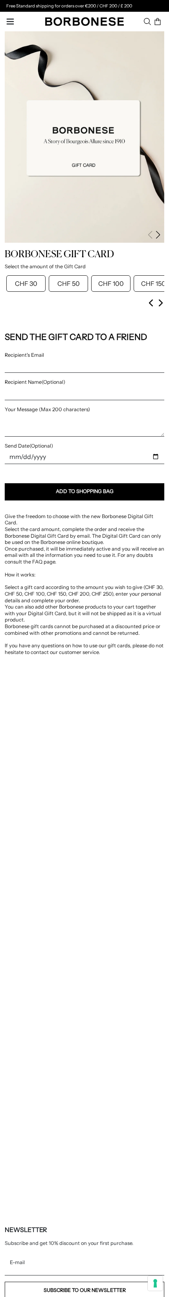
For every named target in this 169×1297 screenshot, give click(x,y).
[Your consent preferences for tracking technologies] (155, 1283)
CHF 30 (26, 283)
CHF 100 (111, 283)
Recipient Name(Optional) (35, 382)
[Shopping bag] (157, 21)
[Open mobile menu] (10, 21)
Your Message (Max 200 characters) (47, 409)
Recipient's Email (24, 355)
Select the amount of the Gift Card (45, 266)
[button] (158, 235)
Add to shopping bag (85, 491)
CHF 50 (68, 283)
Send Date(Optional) (29, 446)
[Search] (147, 21)
